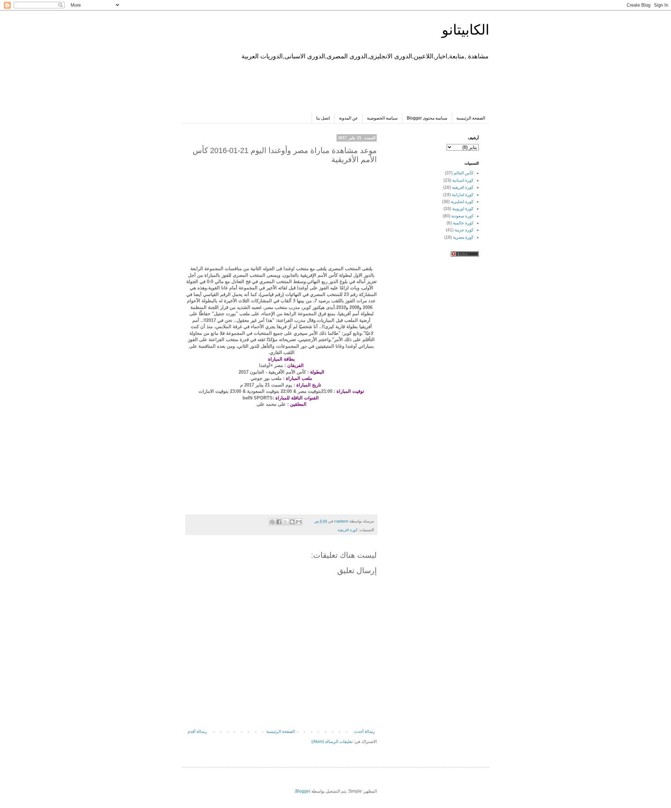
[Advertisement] (351, 85)
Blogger (302, 791)
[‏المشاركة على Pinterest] (272, 521)
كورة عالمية (463, 223)
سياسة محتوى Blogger (427, 118)
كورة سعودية (463, 216)
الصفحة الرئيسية (470, 118)
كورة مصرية (463, 237)
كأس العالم (464, 173)
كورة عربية (464, 230)
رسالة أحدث (364, 731)
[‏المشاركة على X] (285, 521)
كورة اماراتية (463, 194)
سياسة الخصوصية (382, 118)
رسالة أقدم (197, 731)
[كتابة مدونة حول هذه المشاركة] (292, 521)
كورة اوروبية (463, 208)
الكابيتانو (465, 29)
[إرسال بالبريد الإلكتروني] (298, 521)
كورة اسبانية (463, 180)
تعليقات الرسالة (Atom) (332, 741)
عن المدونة (348, 118)
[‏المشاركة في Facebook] (278, 521)
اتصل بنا (323, 118)
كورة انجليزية (462, 201)
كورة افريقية (348, 530)
